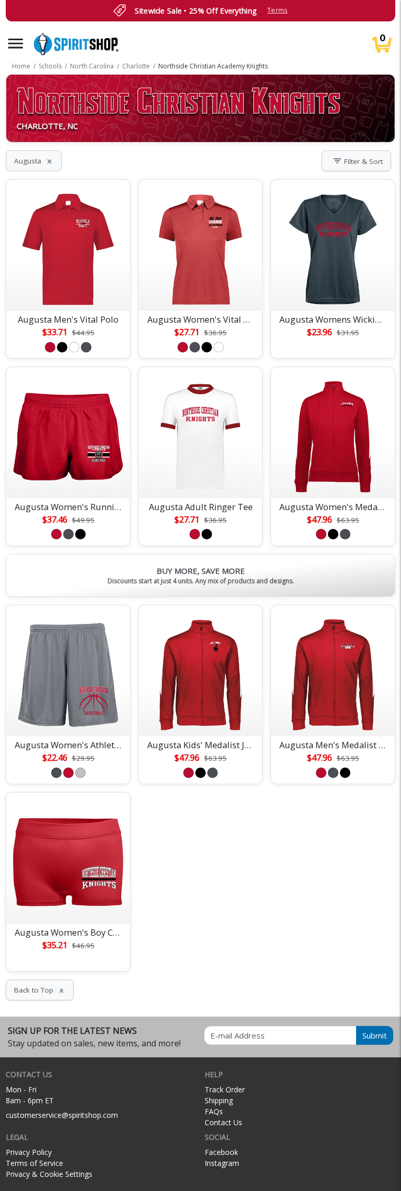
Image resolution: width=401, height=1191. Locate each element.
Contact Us (223, 1122)
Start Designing (68, 290)
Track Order (225, 1089)
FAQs (214, 1111)
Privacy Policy (29, 1152)
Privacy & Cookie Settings (49, 1174)
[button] (16, 43)
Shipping (219, 1100)
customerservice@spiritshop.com (62, 1115)
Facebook (221, 1152)
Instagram (222, 1163)
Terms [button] (277, 10)
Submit (374, 1035)
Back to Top (39, 990)
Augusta (33, 161)
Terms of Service (34, 1163)
